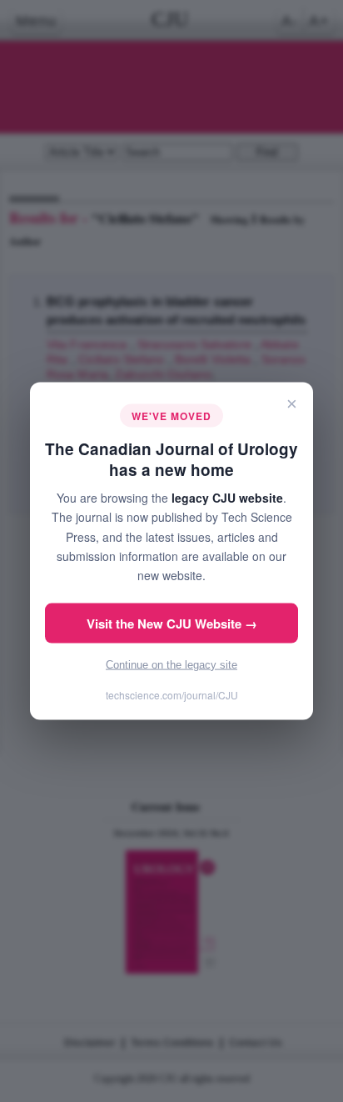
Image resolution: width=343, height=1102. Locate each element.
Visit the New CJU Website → (172, 623)
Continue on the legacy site (171, 664)
